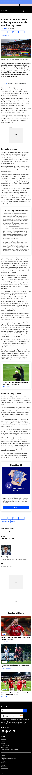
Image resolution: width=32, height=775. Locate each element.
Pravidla (3, 757)
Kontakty (3, 743)
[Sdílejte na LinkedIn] (9, 538)
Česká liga (15, 32)
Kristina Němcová (6, 668)
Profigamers (4, 766)
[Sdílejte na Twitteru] (6, 538)
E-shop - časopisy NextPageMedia (8, 758)
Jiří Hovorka (6, 386)
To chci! (16, 507)
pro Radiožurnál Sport (14, 226)
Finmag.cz (3, 762)
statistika (10, 166)
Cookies (3, 755)
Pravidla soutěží (4, 768)
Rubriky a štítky (4, 747)
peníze (24, 190)
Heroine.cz (3, 759)
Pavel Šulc (4, 689)
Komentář (4, 32)
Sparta (9, 32)
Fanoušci (13, 521)
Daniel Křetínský (5, 35)
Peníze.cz (3, 761)
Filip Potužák (4, 641)
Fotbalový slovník (5, 745)
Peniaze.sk (3, 764)
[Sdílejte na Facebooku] (3, 538)
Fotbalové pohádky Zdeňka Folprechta (9, 749)
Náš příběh (3, 739)
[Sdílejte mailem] (13, 538)
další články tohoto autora (7, 566)
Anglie (4, 634)
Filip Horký (4, 28)
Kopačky (4, 661)
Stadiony (22, 32)
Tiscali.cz (3, 765)
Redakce (3, 741)
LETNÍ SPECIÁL (15, 5)
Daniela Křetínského (21, 398)
